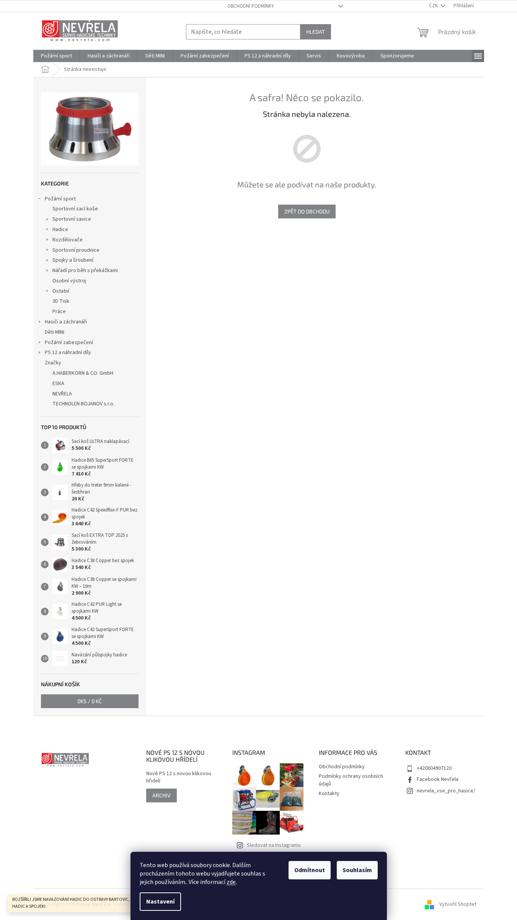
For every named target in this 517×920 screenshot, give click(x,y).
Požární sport (60, 199)
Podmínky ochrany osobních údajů (351, 779)
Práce (59, 311)
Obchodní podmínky (250, 6)
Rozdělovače (67, 240)
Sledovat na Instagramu (274, 845)
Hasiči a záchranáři (66, 322)
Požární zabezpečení (69, 342)
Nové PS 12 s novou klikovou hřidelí (178, 777)
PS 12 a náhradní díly (68, 352)
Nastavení (160, 901)
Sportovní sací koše (75, 209)
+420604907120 (434, 768)
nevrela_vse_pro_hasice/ (446, 791)
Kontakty (329, 793)
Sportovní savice (71, 219)
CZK (434, 5)
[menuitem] (56, 56)
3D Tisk (60, 301)
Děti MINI (54, 332)
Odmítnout (309, 870)
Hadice (60, 229)
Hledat (315, 31)
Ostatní (60, 291)
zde (231, 882)
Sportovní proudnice (75, 250)
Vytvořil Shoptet (457, 904)
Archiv (161, 795)
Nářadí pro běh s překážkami (85, 270)
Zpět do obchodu (306, 211)
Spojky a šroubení (72, 260)
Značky (53, 363)
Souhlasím (357, 870)
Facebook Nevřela (437, 779)
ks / (89, 701)
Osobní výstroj (69, 281)
